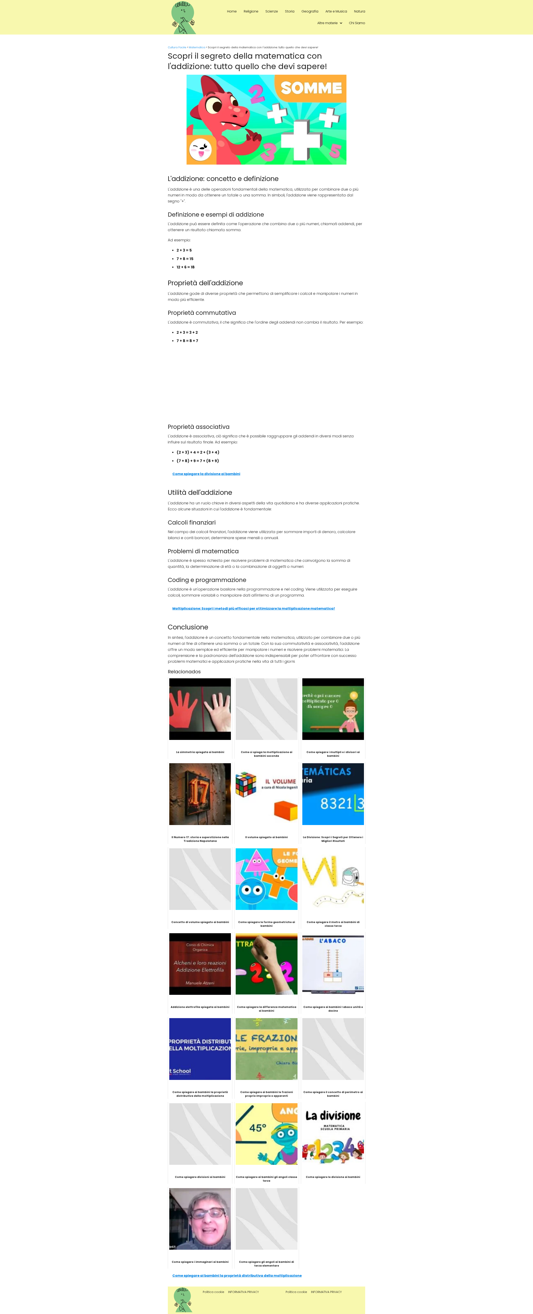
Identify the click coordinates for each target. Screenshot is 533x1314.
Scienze (271, 11)
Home (232, 11)
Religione (251, 11)
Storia (289, 11)
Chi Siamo (357, 23)
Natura (359, 11)
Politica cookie (213, 1292)
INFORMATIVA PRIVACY (243, 1292)
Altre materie (327, 23)
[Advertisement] (266, 387)
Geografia (309, 11)
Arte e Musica (336, 11)
